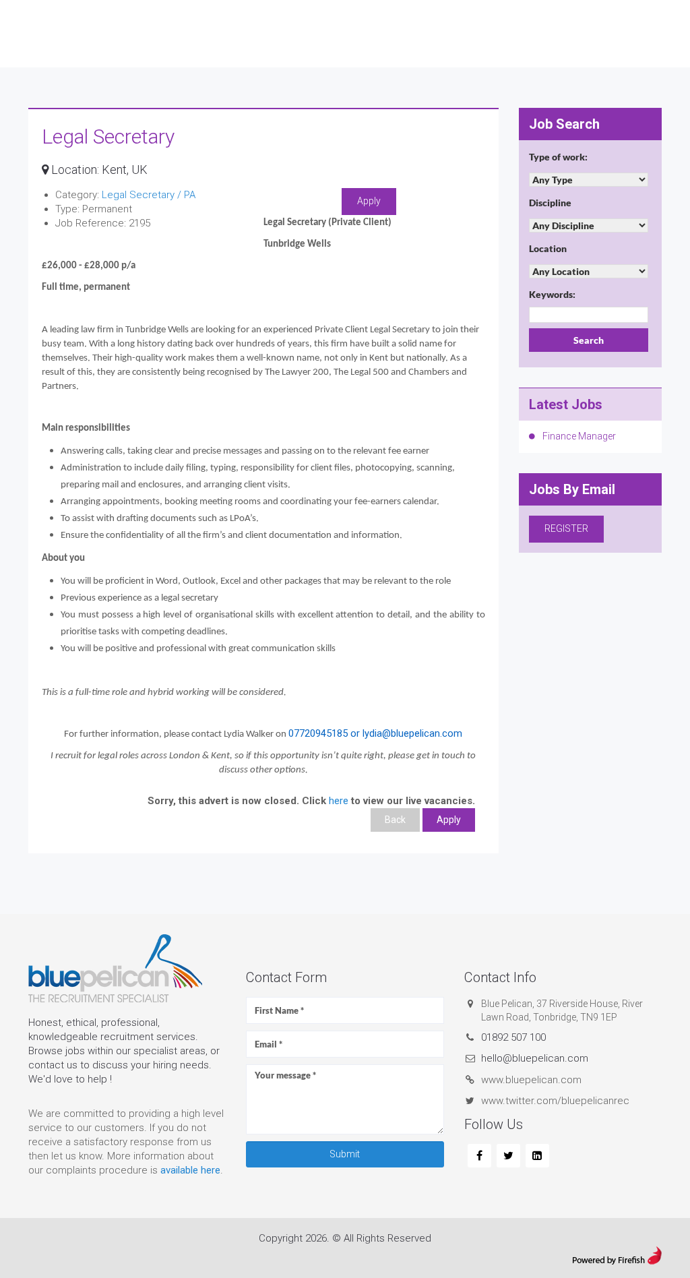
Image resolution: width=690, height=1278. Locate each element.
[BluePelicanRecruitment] (479, 1156)
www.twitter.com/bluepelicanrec (555, 1101)
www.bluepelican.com (531, 1080)
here (338, 801)
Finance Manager (579, 436)
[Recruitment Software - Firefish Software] (617, 1253)
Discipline (550, 202)
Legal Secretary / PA (148, 195)
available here (190, 1170)
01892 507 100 (513, 1037)
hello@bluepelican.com (534, 1058)
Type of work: (558, 156)
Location (548, 248)
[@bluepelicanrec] (508, 1156)
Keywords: (552, 294)
